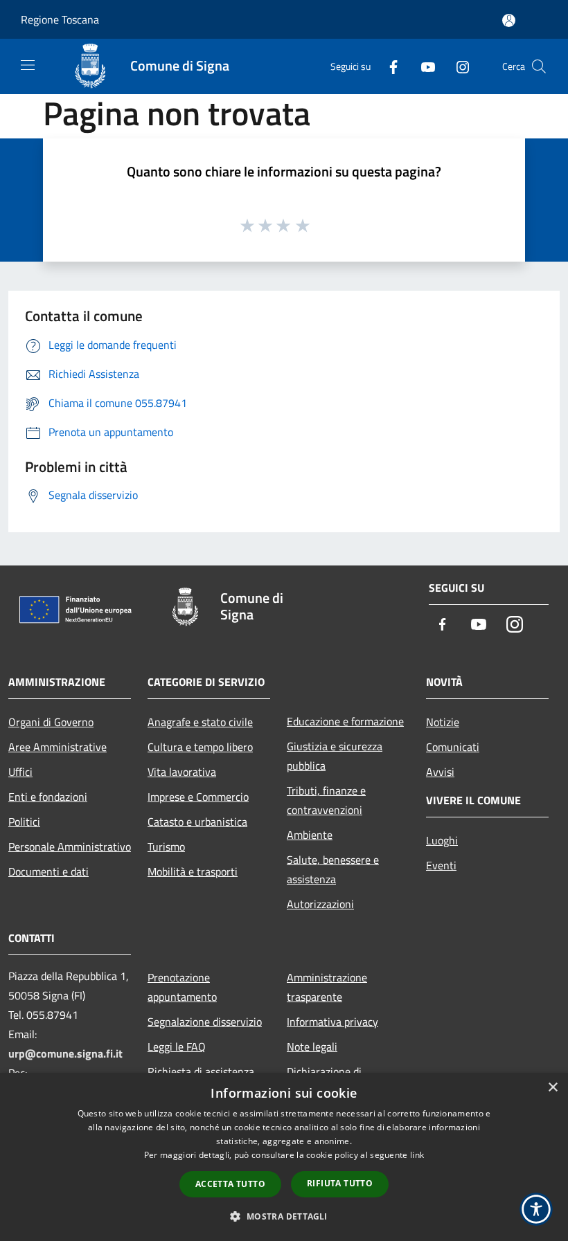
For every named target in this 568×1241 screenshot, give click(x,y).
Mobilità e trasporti (193, 871)
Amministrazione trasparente (327, 987)
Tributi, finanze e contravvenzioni (326, 800)
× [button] (552, 1088)
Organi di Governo (51, 722)
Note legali (312, 1046)
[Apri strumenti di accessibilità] (536, 1209)
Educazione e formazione (345, 721)
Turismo (166, 846)
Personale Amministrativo (69, 846)
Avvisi (440, 771)
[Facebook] (388, 66)
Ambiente (309, 834)
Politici (24, 821)
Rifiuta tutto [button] (340, 1183)
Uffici (20, 771)
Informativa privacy (332, 1021)
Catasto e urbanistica (197, 821)
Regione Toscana (60, 19)
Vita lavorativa (182, 771)
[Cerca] (539, 66)
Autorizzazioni (320, 904)
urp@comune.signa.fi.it (65, 1053)
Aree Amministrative (57, 747)
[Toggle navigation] (27, 65)
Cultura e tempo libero (200, 747)
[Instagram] (457, 66)
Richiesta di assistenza (201, 1071)
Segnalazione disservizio (205, 1021)
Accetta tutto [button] (230, 1184)
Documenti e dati (48, 871)
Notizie (442, 722)
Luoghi (442, 840)
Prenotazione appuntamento (182, 987)
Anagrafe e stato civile (200, 722)
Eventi (441, 865)
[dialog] (284, 1157)
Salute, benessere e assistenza (333, 869)
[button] (283, 1216)
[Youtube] (422, 66)
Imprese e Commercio (198, 796)
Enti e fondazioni (47, 796)
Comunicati (452, 747)
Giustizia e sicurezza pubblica (334, 756)
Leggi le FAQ (177, 1046)
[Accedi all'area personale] (509, 20)
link (417, 1155)
